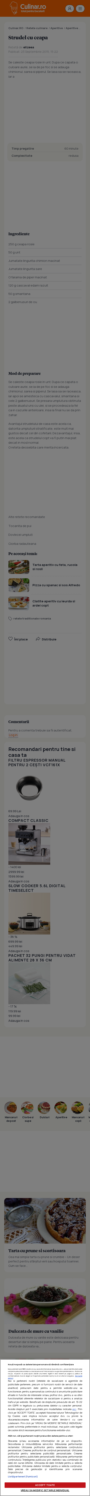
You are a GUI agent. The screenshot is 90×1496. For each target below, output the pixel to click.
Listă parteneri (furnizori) (23, 1476)
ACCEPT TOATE (45, 1485)
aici (74, 1409)
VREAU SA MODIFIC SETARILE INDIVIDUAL (45, 1490)
